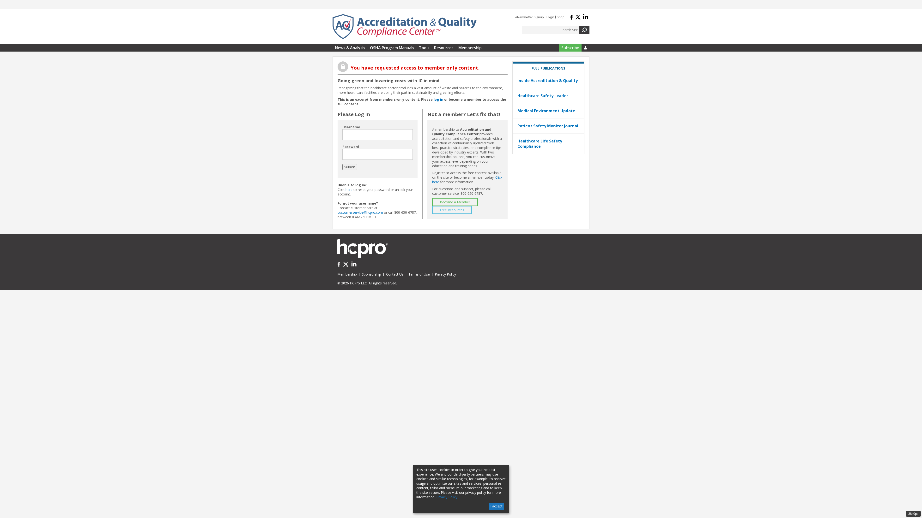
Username (351, 127)
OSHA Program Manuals (392, 47)
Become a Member (455, 202)
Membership (470, 47)
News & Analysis (350, 47)
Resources (444, 47)
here (349, 189)
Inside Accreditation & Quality (547, 80)
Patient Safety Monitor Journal (547, 126)
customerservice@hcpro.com (360, 212)
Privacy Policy (445, 274)
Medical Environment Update (546, 110)
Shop (560, 17)
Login (550, 17)
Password (350, 146)
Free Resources (452, 210)
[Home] (405, 26)
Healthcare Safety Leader (542, 95)
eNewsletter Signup (529, 17)
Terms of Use (419, 274)
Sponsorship (371, 274)
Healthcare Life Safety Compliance (539, 143)
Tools (424, 47)
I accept (496, 506)
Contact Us (394, 274)
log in (438, 99)
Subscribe (570, 47)
